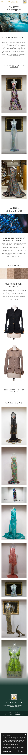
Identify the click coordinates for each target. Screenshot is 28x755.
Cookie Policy (20, 712)
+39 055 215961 (15, 706)
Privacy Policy (13, 712)
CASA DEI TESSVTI (14, 1)
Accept (22, 751)
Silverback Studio (19, 714)
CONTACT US (14, 67)
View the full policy (7, 751)
